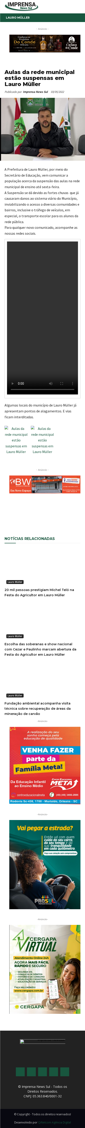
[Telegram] (75, 514)
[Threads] (64, 1071)
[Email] (44, 514)
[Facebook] (23, 514)
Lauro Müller (18, 17)
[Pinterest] (54, 514)
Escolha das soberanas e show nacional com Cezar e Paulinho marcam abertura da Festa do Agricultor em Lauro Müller (40, 649)
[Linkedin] (65, 514)
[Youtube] (53, 1071)
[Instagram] (31, 1071)
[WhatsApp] (33, 514)
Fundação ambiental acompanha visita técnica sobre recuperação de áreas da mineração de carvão (38, 708)
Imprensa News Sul (35, 92)
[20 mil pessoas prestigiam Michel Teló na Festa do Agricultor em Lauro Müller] (42, 567)
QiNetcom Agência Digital (54, 1122)
